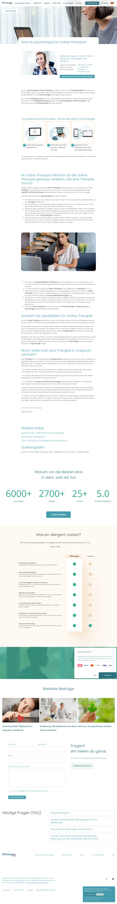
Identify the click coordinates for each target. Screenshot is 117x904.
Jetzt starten (58, 514)
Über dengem (67, 855)
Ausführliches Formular (82, 766)
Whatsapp (81, 69)
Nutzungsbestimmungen (45, 890)
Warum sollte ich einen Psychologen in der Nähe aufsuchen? (44, 440)
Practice (71, 452)
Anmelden (104, 3)
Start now (107, 675)
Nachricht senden (17, 797)
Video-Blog (56, 3)
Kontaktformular (83, 72)
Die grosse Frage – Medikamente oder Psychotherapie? (42, 433)
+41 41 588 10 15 (82, 67)
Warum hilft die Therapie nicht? (33, 436)
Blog (82, 855)
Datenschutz (35, 791)
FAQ (95, 675)
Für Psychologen (97, 855)
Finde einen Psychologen (44, 855)
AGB (22, 791)
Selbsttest (37, 3)
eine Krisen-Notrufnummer (38, 883)
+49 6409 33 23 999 (84, 65)
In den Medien (68, 3)
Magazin (47, 3)
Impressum (6, 890)
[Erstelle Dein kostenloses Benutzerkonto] (58, 153)
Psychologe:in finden (22, 3)
